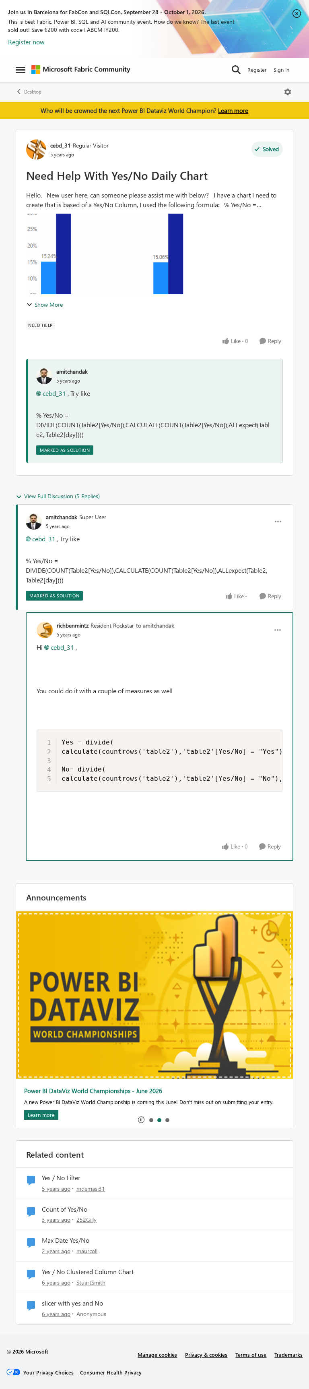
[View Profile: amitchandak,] (44, 376)
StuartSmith (90, 1282)
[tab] (151, 1120)
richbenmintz (73, 625)
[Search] (236, 70)
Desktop (32, 92)
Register (257, 69)
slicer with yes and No (72, 1303)
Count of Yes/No (64, 1209)
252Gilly (86, 1219)
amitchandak (72, 371)
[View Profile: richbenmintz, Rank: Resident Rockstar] (45, 630)
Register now (26, 41)
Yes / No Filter (61, 1178)
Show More (49, 304)
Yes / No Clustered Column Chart (88, 1272)
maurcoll (86, 1251)
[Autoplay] (141, 1120)
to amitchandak (155, 625)
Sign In (281, 69)
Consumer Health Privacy (111, 1372)
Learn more (233, 110)
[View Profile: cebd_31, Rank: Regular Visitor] (36, 149)
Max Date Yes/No (65, 1240)
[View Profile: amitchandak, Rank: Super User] (34, 522)
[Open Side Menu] (20, 70)
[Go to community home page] (80, 69)
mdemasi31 (90, 1188)
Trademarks (288, 1354)
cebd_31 (60, 145)
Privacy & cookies (206, 1354)
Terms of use (250, 1354)
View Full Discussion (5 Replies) (62, 496)
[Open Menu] (287, 92)
